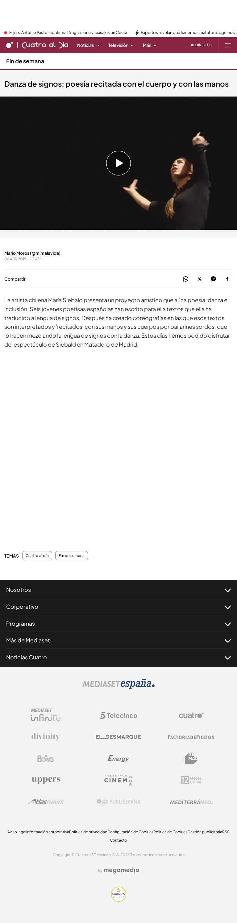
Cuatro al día (37, 556)
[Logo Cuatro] (191, 715)
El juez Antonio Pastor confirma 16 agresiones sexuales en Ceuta (68, 32)
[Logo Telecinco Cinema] (118, 780)
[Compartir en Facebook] (227, 279)
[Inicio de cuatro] (9, 45)
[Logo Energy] (118, 758)
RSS (226, 832)
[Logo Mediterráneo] (191, 801)
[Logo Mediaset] (118, 687)
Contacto (118, 840)
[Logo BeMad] (191, 758)
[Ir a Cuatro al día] (45, 45)
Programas (20, 623)
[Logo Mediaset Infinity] (45, 715)
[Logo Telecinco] (118, 715)
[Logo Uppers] (45, 780)
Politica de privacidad (88, 832)
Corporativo (22, 606)
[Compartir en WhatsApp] (185, 279)
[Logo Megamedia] (121, 870)
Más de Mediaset (28, 640)
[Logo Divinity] (45, 737)
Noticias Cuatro (26, 657)
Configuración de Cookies (130, 832)
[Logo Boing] (45, 758)
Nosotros (18, 589)
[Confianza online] (118, 899)
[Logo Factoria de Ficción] (191, 737)
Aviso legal (16, 832)
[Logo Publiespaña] (118, 802)
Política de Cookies (170, 832)
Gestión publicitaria (204, 832)
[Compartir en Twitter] (199, 279)
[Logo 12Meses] (191, 780)
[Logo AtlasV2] (46, 802)
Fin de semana (25, 60)
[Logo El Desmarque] (118, 737)
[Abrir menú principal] (228, 45)
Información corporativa (47, 832)
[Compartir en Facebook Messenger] (213, 279)
